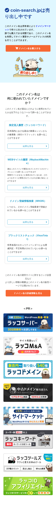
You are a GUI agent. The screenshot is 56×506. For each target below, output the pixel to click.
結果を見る (28, 146)
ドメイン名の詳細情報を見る (28, 293)
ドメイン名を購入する (30, 48)
